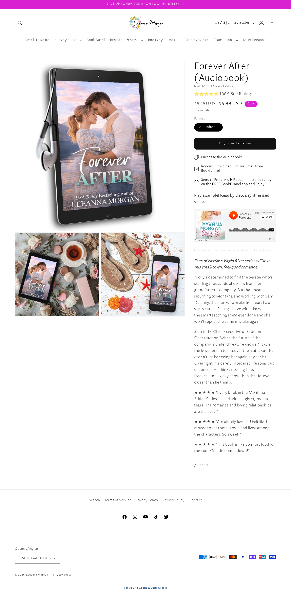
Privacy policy (62, 575)
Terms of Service (117, 500)
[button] (20, 23)
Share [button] (204, 465)
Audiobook (208, 127)
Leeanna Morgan (202, 250)
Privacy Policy (147, 500)
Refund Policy (173, 500)
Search (94, 500)
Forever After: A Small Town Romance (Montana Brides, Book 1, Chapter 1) (251, 250)
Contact (195, 500)
